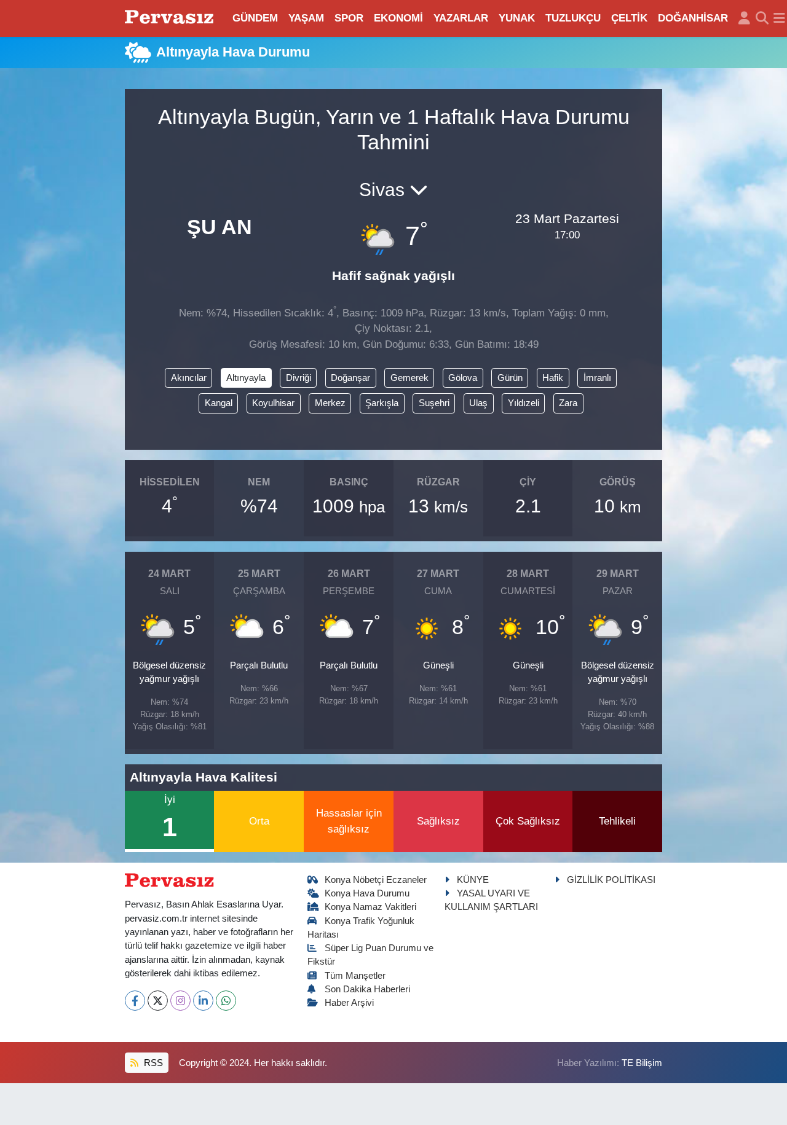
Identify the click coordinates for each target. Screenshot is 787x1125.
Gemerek (409, 378)
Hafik (552, 378)
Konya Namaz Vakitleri (370, 907)
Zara (568, 403)
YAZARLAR (460, 18)
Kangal (218, 403)
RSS (152, 1063)
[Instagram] (180, 1000)
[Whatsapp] (226, 1000)
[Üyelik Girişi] (744, 18)
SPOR (348, 18)
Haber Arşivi (349, 1003)
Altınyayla (246, 378)
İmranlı (597, 378)
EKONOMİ (398, 18)
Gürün (510, 378)
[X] (158, 1000)
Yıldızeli (523, 403)
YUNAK (517, 18)
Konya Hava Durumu (367, 893)
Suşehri (434, 403)
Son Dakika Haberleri (367, 989)
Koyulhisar (273, 403)
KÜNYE (473, 880)
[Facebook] (135, 1000)
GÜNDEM (255, 18)
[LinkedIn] (203, 1000)
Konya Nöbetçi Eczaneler (376, 880)
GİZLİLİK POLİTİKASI (611, 880)
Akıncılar (189, 378)
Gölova (462, 378)
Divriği (298, 378)
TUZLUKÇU (573, 18)
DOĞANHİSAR (693, 18)
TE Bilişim (642, 1063)
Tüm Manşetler (355, 976)
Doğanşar (350, 378)
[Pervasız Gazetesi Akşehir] (171, 18)
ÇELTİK (629, 18)
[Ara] (762, 18)
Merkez (330, 403)
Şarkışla (381, 403)
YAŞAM (306, 18)
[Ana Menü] (779, 18)
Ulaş (478, 403)
